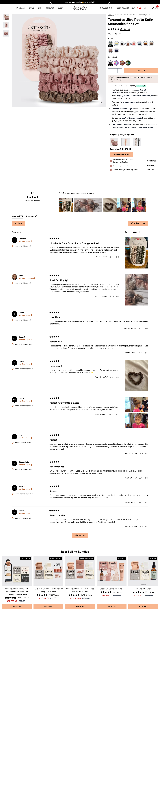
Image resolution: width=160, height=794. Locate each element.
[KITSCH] (80, 8)
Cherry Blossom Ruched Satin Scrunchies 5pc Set (133, 43)
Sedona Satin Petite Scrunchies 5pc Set (145, 43)
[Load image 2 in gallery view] (6, 25)
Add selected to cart (121, 154)
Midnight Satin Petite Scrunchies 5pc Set (116, 50)
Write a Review (140, 224)
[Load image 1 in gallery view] (6, 17)
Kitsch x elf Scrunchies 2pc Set (128, 63)
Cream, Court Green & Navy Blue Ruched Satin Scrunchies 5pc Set (110, 43)
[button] (119, 29)
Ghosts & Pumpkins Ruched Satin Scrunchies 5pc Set (110, 63)
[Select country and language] (153, 8)
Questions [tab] (31, 217)
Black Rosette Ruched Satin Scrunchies (122, 43)
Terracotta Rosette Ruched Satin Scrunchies (128, 43)
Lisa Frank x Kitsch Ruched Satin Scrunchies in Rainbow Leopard (116, 63)
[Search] (144, 8)
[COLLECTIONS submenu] (114, 8)
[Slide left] (50, 2)
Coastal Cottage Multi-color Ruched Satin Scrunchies (116, 43)
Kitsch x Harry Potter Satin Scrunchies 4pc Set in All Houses (122, 63)
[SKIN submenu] (44, 8)
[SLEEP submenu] (65, 8)
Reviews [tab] (17, 217)
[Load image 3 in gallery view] (6, 33)
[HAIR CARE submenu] (26, 8)
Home (110, 15)
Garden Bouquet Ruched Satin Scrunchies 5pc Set (139, 43)
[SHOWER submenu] (55, 8)
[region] (80, 2)
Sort (127, 232)
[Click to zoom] (101, 102)
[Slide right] (109, 2)
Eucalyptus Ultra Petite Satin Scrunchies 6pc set (151, 43)
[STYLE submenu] (35, 8)
